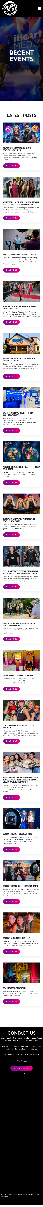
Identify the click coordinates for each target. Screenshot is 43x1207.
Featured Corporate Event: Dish (15, 988)
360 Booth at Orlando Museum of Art (16, 938)
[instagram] (24, 1074)
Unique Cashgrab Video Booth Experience (18, 675)
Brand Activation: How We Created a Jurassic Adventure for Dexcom (19, 624)
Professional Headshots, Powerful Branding (19, 254)
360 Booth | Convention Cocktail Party (17, 834)
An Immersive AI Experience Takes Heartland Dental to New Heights (19, 520)
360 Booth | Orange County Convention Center (20, 886)
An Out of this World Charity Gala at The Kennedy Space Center (21, 468)
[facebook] (19, 1074)
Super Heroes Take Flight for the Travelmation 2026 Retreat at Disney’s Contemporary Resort (20, 572)
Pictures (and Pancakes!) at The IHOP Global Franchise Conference (19, 360)
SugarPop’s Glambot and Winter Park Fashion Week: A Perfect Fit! (19, 308)
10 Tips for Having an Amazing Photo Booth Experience (18, 727)
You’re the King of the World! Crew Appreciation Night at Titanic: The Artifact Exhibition (21, 203)
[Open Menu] (39, 8)
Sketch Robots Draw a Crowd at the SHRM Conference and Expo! (18, 414)
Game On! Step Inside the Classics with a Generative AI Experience (17, 149)
